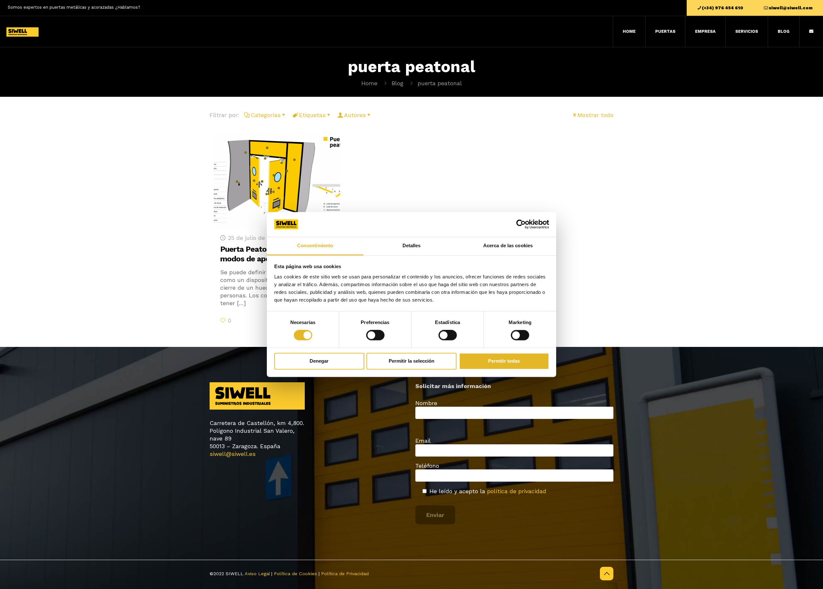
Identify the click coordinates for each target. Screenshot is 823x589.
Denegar (319, 361)
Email (423, 440)
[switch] (375, 335)
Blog (397, 83)
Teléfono (427, 465)
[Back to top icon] (606, 573)
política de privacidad (516, 491)
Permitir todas (504, 361)
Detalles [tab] (411, 245)
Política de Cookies (295, 573)
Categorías (266, 115)
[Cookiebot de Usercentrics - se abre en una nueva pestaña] (521, 224)
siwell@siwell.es (233, 453)
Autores (355, 115)
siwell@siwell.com (791, 7)
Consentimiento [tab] (315, 245)
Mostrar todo (595, 115)
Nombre (426, 403)
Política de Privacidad (345, 573)
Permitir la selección (411, 361)
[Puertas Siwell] (22, 31)
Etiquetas (312, 115)
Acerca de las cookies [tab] (508, 245)
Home (369, 83)
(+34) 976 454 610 (722, 7)
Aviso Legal (257, 573)
